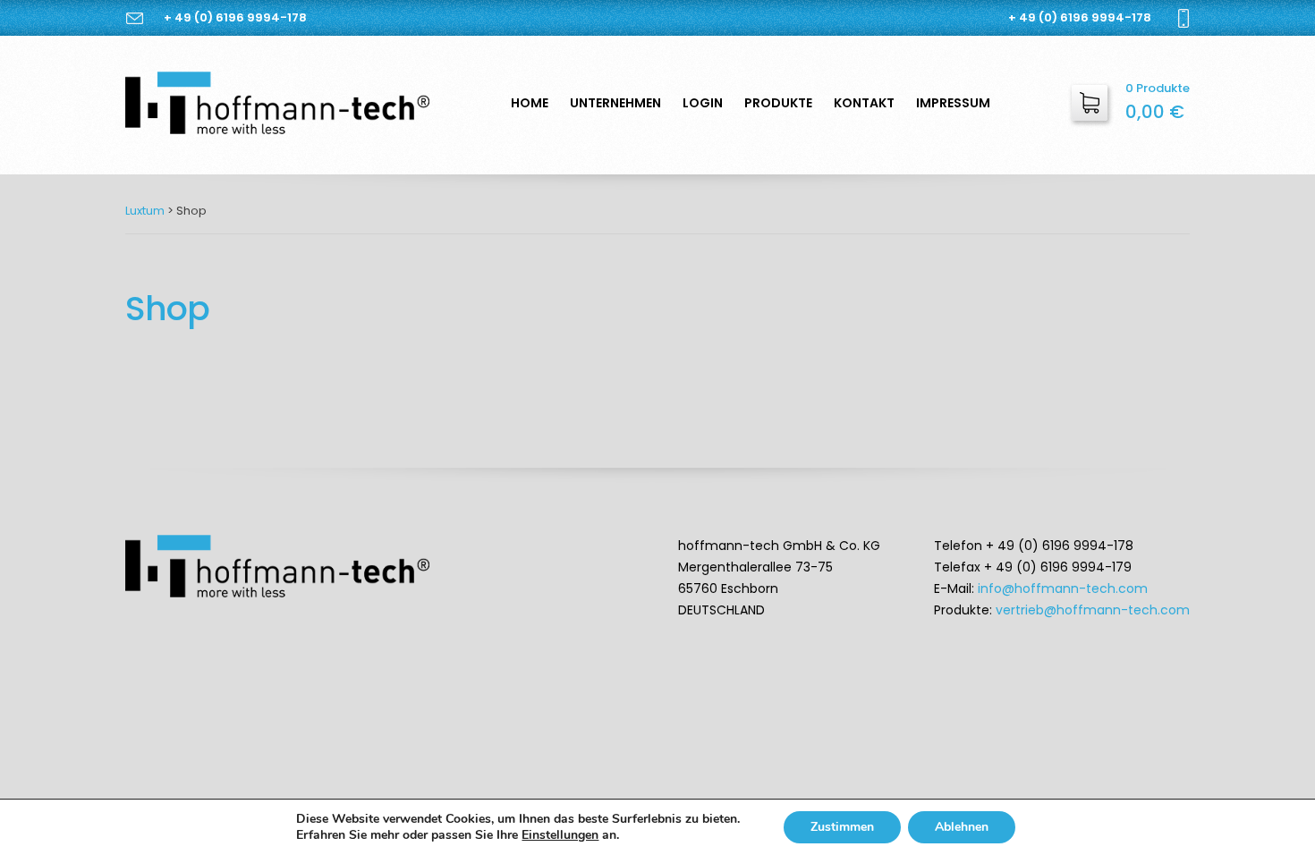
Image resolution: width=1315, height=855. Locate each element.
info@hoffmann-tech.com (1063, 588)
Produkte (778, 103)
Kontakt (864, 103)
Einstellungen (560, 835)
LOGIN (703, 103)
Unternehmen (615, 103)
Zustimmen (842, 826)
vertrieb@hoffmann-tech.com (1093, 610)
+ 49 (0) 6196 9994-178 (235, 17)
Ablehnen (961, 826)
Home (529, 103)
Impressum (953, 103)
